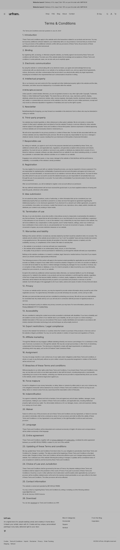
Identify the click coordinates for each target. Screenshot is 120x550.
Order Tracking (49, 541)
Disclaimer (33, 541)
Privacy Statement (28, 307)
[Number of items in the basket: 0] (115, 14)
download (34, 503)
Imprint (26, 541)
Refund (13, 544)
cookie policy (70, 440)
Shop (47, 14)
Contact (72, 14)
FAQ (53, 14)
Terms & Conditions (16, 541)
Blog (58, 14)
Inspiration (95, 521)
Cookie (6, 541)
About (64, 14)
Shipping (6, 544)
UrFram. (14, 14)
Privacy (40, 541)
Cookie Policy (43, 307)
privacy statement (57, 440)
